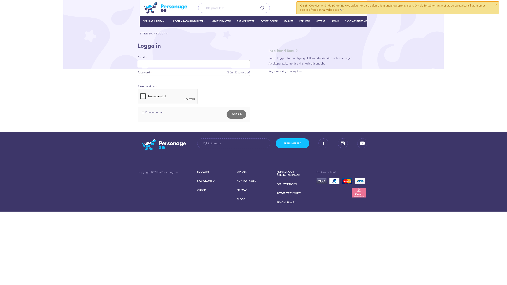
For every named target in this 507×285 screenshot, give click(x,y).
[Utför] (292, 143)
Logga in (236, 114)
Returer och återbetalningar (288, 173)
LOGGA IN (203, 171)
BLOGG (241, 199)
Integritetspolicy (289, 193)
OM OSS (242, 171)
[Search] (262, 8)
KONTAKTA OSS (246, 180)
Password (144, 72)
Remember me (154, 112)
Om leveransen (287, 184)
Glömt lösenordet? (238, 72)
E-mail (141, 57)
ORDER (201, 190)
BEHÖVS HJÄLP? (286, 202)
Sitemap (242, 190)
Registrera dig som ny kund (286, 71)
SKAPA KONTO (206, 180)
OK (342, 9)
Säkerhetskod (146, 86)
